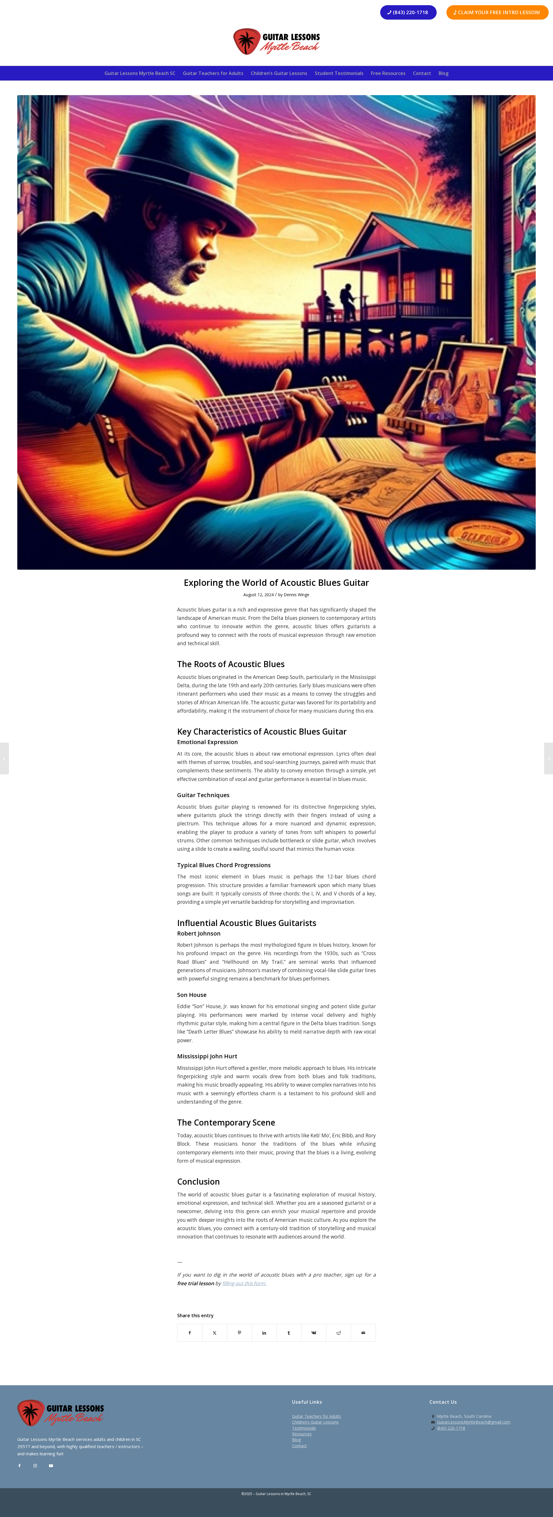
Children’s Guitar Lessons (315, 1422)
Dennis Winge (296, 594)
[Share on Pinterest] (239, 1332)
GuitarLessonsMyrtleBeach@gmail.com (473, 1422)
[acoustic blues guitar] (276, 332)
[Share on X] (214, 1332)
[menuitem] (140, 73)
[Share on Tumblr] (289, 1332)
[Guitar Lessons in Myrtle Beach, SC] (276, 43)
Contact (299, 1445)
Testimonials (304, 1428)
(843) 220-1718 (451, 1428)
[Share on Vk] (314, 1332)
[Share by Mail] (363, 1332)
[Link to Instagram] (35, 1466)
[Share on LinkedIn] (264, 1332)
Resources (302, 1434)
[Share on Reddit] (338, 1332)
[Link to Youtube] (51, 1466)
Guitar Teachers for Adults (316, 1416)
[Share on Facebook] (189, 1332)
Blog (296, 1439)
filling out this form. (244, 1283)
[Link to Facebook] (19, 1466)
